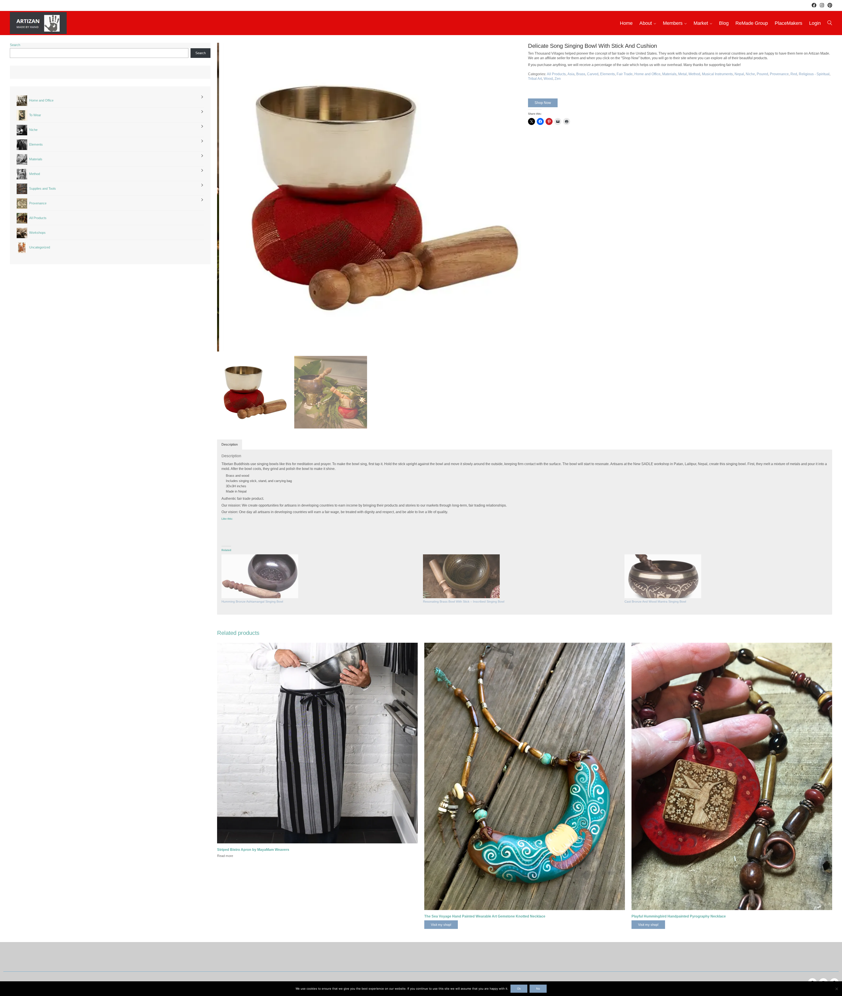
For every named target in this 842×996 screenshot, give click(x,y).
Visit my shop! (441, 924)
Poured (762, 74)
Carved (592, 74)
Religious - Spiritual (814, 74)
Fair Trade (625, 74)
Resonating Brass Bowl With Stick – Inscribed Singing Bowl (463, 601)
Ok (519, 988)
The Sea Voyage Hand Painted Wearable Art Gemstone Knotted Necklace (484, 916)
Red (793, 74)
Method (694, 74)
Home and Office (647, 74)
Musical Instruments (717, 74)
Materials (669, 74)
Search (15, 45)
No (538, 988)
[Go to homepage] (38, 23)
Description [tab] (229, 444)
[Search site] (829, 23)
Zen (558, 78)
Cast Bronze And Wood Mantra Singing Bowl (655, 601)
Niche (750, 74)
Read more (225, 855)
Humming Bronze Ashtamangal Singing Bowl (252, 601)
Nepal (739, 74)
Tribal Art (535, 78)
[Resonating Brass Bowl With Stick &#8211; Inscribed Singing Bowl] (461, 576)
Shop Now (543, 103)
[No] (836, 989)
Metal (682, 74)
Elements (607, 74)
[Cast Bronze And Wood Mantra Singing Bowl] (662, 576)
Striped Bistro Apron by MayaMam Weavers (253, 849)
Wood (548, 78)
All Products (556, 74)
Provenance (779, 74)
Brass (580, 74)
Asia (570, 74)
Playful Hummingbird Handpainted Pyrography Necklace (679, 916)
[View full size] (223, 50)
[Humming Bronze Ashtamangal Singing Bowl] (259, 576)
